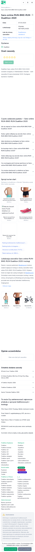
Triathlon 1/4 (4, 452)
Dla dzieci (20, 454)
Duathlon (20, 445)
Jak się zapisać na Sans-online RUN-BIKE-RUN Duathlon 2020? (16, 128)
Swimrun (20, 450)
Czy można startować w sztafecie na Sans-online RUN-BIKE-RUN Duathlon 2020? (15, 171)
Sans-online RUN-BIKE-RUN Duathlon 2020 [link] (13, 10)
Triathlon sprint (5, 458)
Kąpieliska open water (7, 505)
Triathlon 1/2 (4, 450)
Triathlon (3, 445)
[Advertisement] (17, 97)
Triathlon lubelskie (6, 488)
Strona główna (5, 7)
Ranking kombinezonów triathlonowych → (14, 243)
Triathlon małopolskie (7, 492)
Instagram (4, 472)
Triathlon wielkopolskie (24, 494)
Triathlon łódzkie (6, 490)
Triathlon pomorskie (23, 484)
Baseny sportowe (6, 502)
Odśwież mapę (7, 286)
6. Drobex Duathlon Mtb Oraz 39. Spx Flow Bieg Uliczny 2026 (14, 377)
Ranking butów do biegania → (11, 246)
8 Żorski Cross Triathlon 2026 (9, 371)
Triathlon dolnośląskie (7, 479)
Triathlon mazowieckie (7, 494)
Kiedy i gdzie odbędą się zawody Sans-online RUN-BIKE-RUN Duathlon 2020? (16, 135)
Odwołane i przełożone (24, 463)
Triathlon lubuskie (6, 485)
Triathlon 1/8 (4, 454)
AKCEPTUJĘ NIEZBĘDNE (25, 549)
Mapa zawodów (5, 509)
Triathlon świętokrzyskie (24, 488)
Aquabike (20, 452)
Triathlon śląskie (22, 486)
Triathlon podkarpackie (24, 479)
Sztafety (20, 456)
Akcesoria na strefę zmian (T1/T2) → (12, 250)
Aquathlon (21, 447)
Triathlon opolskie (6, 496)
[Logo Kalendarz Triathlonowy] (3, 2)
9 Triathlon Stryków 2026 (8, 383)
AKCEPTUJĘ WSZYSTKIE (11, 549)
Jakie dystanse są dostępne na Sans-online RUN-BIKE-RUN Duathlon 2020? (15, 142)
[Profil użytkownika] (28, 2)
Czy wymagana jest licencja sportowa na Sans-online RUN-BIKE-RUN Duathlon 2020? (16, 164)
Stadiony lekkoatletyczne (8, 507)
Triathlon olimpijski (6, 456)
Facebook (4, 470)
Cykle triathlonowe (23, 460)
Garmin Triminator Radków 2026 (10, 392)
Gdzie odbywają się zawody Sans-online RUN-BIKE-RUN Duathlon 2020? (16, 157)
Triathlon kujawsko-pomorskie (7, 482)
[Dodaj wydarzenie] (23, 2)
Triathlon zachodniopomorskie (23, 497)
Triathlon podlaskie (23, 481)
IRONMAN (4, 463)
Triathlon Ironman (6, 447)
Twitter (3, 474)
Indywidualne (21, 458)
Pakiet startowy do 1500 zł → (10, 253)
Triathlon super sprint (7, 460)
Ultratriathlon (5, 465)
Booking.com (23, 265)
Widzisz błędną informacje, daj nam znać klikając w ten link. (17, 38)
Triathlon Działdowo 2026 (8, 387)
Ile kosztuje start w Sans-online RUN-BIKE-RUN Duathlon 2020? (15, 150)
